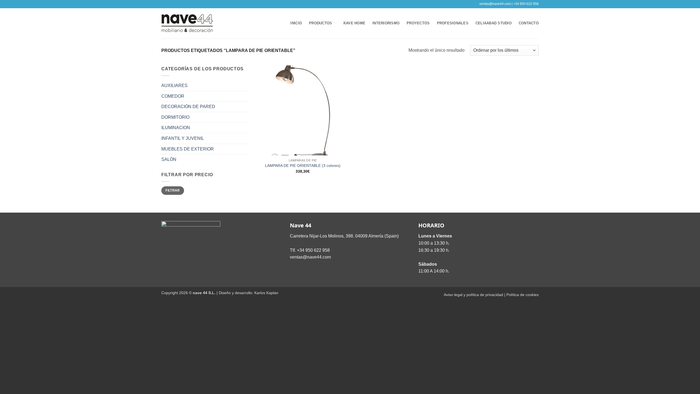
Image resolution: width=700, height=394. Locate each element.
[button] (281, 23)
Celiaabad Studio (494, 23)
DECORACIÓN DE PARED (188, 106)
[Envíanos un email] (352, 4)
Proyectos (418, 23)
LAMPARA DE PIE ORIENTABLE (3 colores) (302, 165)
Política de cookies (522, 294)
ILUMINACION (175, 127)
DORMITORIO (175, 117)
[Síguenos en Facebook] (342, 4)
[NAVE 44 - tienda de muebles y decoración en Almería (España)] (187, 23)
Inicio (296, 23)
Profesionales (452, 23)
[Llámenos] (358, 4)
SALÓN (168, 159)
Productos (320, 23)
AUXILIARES (174, 85)
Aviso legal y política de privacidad (473, 294)
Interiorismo (385, 23)
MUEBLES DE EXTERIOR (187, 149)
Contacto (529, 23)
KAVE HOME (354, 23)
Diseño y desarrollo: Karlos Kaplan (248, 293)
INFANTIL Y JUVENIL (182, 138)
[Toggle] (246, 85)
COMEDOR (172, 96)
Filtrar (172, 190)
